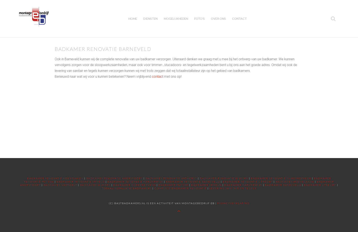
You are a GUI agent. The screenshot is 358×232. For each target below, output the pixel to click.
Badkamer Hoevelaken (295, 181)
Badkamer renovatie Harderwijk (135, 181)
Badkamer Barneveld (283, 185)
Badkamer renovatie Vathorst (171, 178)
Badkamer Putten (173, 185)
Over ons (218, 18)
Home (132, 18)
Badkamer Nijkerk (95, 185)
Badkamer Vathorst (60, 185)
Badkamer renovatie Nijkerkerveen (281, 178)
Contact (239, 18)
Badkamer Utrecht (320, 185)
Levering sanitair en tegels (232, 188)
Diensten (150, 18)
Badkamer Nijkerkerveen (134, 185)
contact (157, 77)
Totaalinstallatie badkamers (127, 188)
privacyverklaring (233, 203)
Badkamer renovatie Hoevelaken (55, 178)
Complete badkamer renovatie (180, 188)
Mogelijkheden (176, 18)
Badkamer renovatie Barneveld (193, 181)
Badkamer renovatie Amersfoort (114, 178)
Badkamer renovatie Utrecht (248, 181)
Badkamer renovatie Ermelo (81, 181)
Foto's (199, 18)
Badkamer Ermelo (206, 185)
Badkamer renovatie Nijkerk (224, 178)
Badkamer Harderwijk (243, 185)
